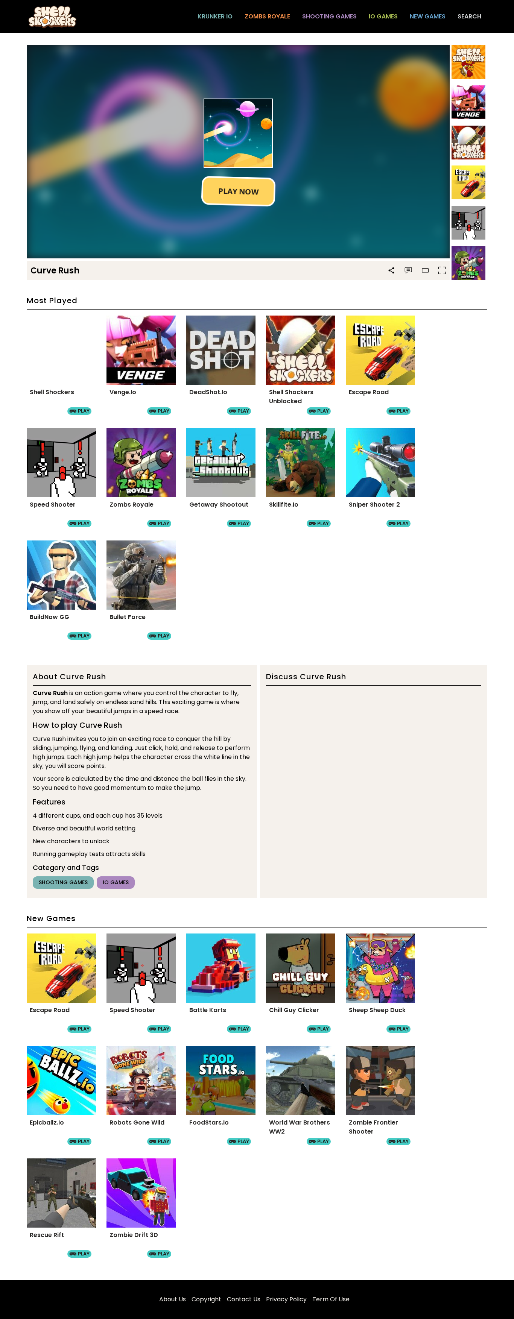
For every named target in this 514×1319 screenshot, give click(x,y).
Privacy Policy (286, 1299)
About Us (172, 1299)
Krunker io (215, 16)
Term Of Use (331, 1299)
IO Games (383, 16)
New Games (428, 16)
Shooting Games (329, 16)
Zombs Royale (267, 16)
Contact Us (243, 1299)
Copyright (206, 1299)
